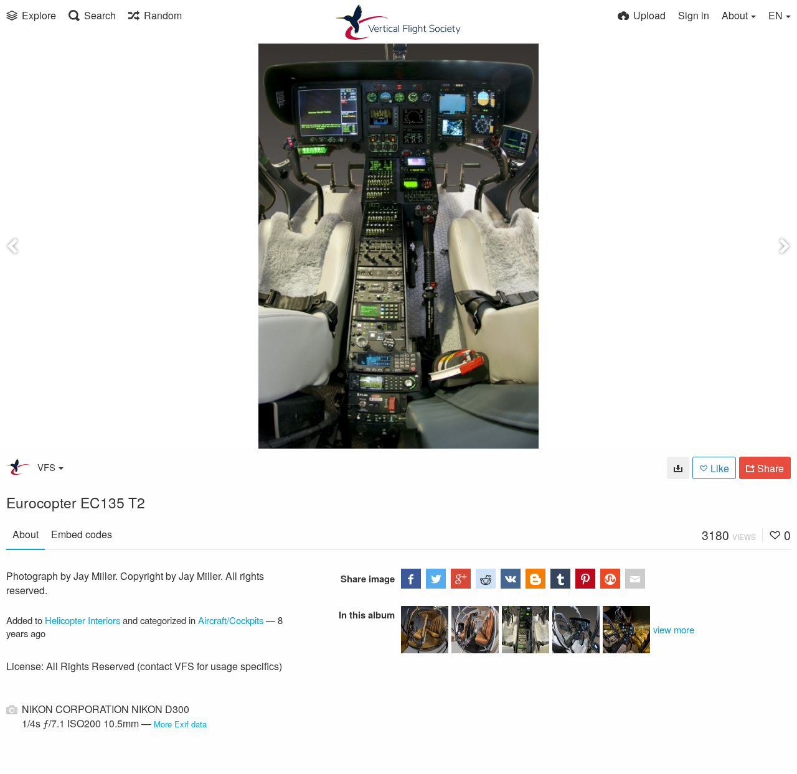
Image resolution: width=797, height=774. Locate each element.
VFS (46, 466)
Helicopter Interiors (82, 620)
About (25, 534)
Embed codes (81, 534)
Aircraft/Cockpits (230, 620)
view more (673, 629)
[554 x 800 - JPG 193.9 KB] (678, 468)
